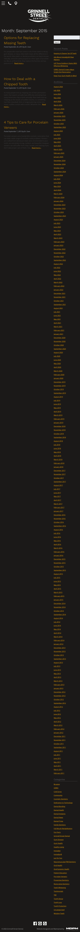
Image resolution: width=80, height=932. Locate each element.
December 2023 (59, 205)
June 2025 (57, 138)
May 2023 (57, 231)
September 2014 (60, 614)
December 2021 (59, 293)
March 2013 (58, 681)
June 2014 (57, 626)
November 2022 (59, 253)
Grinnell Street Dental (62, 836)
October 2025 (59, 124)
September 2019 (60, 393)
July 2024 (57, 179)
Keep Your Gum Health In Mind (65, 76)
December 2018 (59, 426)
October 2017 (59, 478)
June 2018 (57, 448)
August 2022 (58, 264)
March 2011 (58, 769)
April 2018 (57, 456)
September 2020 (60, 349)
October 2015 (59, 567)
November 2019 (59, 386)
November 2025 (59, 120)
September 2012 (60, 703)
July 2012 (57, 710)
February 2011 (59, 773)
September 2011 (60, 747)
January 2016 (58, 555)
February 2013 (59, 685)
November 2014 (59, 607)
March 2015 (58, 592)
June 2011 (57, 758)
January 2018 (58, 467)
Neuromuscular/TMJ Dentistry (65, 862)
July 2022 (57, 267)
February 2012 (59, 729)
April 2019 (57, 411)
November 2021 (59, 297)
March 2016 (58, 548)
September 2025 (60, 127)
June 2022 (57, 271)
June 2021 (57, 316)
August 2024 (58, 175)
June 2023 (57, 227)
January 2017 (58, 511)
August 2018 (58, 441)
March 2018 (58, 459)
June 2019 (57, 404)
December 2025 (59, 116)
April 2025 (57, 146)
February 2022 (59, 286)
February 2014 (59, 640)
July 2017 (57, 489)
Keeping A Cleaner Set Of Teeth (65, 53)
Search (57, 42)
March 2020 (58, 371)
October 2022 (59, 256)
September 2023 (60, 216)
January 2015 (58, 600)
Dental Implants (59, 814)
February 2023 (59, 242)
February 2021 (59, 330)
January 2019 (58, 423)
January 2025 (58, 157)
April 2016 (57, 544)
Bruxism (57, 784)
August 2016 (58, 530)
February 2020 (59, 375)
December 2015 (59, 559)
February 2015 (59, 596)
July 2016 (57, 533)
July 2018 (57, 445)
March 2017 (58, 504)
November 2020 (59, 341)
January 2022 (58, 290)
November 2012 (59, 696)
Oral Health (58, 865)
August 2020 (58, 352)
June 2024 (57, 183)
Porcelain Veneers (60, 876)
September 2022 (60, 260)
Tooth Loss (58, 902)
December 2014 (59, 603)
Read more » (19, 63)
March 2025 (58, 149)
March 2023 (58, 238)
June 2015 (57, 581)
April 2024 (57, 190)
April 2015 (57, 589)
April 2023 (57, 234)
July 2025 (57, 135)
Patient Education (60, 873)
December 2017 (59, 471)
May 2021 (57, 319)
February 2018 (59, 463)
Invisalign (57, 851)
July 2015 (57, 578)
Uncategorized (59, 910)
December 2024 (59, 161)
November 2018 (59, 430)
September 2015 (60, 570)
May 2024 (57, 186)
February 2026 (59, 109)
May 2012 (57, 718)
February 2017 (59, 507)
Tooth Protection (60, 906)
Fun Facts (57, 832)
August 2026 (58, 87)
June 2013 (57, 670)
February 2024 (59, 197)
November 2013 (59, 651)
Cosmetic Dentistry (61, 799)
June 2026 (57, 94)
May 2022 (57, 275)
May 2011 (57, 762)
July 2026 (57, 90)
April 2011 (57, 766)
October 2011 (59, 744)
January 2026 (58, 112)
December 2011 (59, 736)
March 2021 (58, 327)
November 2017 (59, 474)
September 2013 (60, 659)
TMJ (55, 895)
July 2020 (57, 356)
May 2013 (57, 673)
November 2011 (59, 740)
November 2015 (59, 563)
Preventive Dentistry (61, 880)
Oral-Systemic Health (61, 869)
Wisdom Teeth (59, 913)
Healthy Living (59, 847)
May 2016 (57, 541)
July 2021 (57, 312)
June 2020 (57, 360)
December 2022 (59, 249)
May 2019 (57, 408)
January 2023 (58, 245)
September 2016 (60, 526)
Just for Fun (58, 858)
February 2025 (59, 153)
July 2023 (57, 223)
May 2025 (57, 142)
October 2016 (59, 522)
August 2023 (58, 220)
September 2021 (60, 304)
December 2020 (59, 338)
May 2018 (57, 452)
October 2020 (59, 345)
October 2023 (59, 212)
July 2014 (57, 622)
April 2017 (57, 500)
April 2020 (57, 367)
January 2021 (58, 334)
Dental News (58, 817)
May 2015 (57, 585)
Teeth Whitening (60, 887)
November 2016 (59, 518)
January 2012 (58, 733)
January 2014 (58, 644)
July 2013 (57, 666)
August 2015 (58, 574)
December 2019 (59, 382)
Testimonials (58, 891)
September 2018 (60, 437)
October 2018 (59, 434)
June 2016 (57, 537)
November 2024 (59, 164)
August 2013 (58, 662)
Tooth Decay (58, 899)
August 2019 (58, 397)
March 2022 (58, 282)
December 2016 (59, 515)
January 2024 (58, 201)
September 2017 (60, 482)
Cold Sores (58, 792)
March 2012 (58, 725)
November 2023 (59, 208)
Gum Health (58, 843)
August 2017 (58, 485)
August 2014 (58, 618)
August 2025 (58, 131)
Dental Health (59, 810)
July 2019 (57, 400)
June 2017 (57, 493)
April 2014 (57, 633)
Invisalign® (58, 854)
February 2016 (59, 552)
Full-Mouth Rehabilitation (63, 828)
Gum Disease (59, 840)
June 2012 (57, 714)
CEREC (56, 788)
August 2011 (58, 751)
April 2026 (57, 101)
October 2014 (59, 611)
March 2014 (58, 637)
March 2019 (58, 415)
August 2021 (58, 308)
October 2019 (59, 389)
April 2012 (57, 722)
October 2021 (59, 301)
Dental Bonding (59, 806)
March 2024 (58, 194)
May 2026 (57, 98)
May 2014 (57, 629)
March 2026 (58, 105)
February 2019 (59, 419)
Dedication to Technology (63, 803)
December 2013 (59, 648)
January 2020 (58, 378)
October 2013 (59, 655)
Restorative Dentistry (61, 884)
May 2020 (57, 363)
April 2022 (57, 279)
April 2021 (57, 323)
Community (58, 795)
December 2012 (59, 692)
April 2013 (57, 677)
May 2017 (57, 496)
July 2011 (57, 755)
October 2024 (59, 168)
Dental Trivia (58, 821)
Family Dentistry (60, 825)
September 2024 (60, 172)
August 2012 (58, 707)
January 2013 (58, 688)
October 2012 (59, 699)
